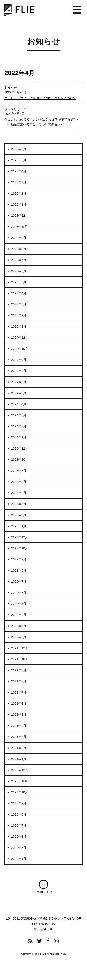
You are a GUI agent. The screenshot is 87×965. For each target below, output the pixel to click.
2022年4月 (18, 615)
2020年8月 (18, 814)
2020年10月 (19, 792)
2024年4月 (18, 404)
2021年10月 (19, 659)
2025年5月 (18, 282)
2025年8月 (18, 249)
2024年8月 (18, 371)
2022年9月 (18, 559)
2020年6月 (18, 836)
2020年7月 (18, 825)
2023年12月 (19, 448)
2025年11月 (19, 226)
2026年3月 (18, 182)
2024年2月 (18, 426)
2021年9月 (18, 670)
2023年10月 (19, 459)
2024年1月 (18, 437)
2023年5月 (18, 481)
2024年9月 (18, 360)
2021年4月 (18, 725)
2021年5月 (18, 714)
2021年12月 (19, 648)
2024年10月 (19, 348)
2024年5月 (18, 393)
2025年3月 (18, 304)
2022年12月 (19, 537)
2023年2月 (18, 515)
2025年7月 (18, 260)
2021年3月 (18, 737)
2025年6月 (18, 271)
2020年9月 (18, 803)
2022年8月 (18, 570)
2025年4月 (18, 293)
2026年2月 (18, 193)
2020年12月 (19, 770)
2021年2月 (18, 748)
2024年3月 (18, 415)
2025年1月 (18, 326)
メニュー (77, 10)
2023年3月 (18, 504)
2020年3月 (18, 847)
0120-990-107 (47, 924)
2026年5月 (18, 160)
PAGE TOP (44, 892)
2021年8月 (18, 681)
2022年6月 (18, 592)
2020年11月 (19, 781)
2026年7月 (18, 149)
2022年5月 (18, 603)
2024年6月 (18, 382)
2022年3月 (18, 626)
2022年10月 (19, 548)
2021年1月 (18, 759)
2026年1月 (18, 204)
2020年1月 (18, 859)
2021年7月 (18, 692)
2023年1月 (18, 526)
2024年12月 (19, 337)
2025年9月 (18, 238)
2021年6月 (18, 703)
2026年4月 (18, 171)
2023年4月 (18, 493)
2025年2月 (18, 315)
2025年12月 (19, 215)
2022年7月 (18, 581)
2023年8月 (18, 470)
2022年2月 (18, 637)
